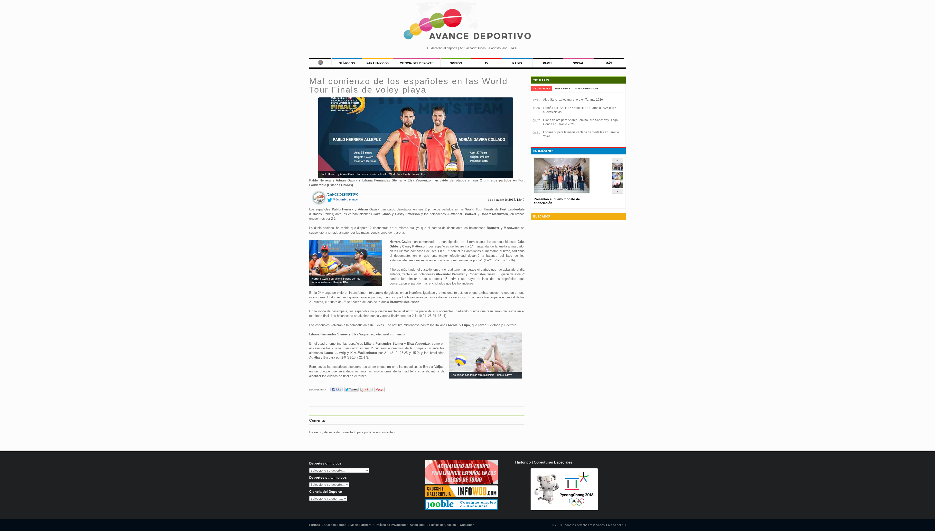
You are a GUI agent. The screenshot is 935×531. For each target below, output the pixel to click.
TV (486, 63)
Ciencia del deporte (416, 63)
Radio (517, 63)
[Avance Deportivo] (467, 25)
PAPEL (547, 63)
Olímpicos (347, 63)
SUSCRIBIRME (492, 512)
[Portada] (320, 61)
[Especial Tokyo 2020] (461, 483)
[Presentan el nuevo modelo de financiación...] (617, 170)
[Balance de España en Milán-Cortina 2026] (617, 178)
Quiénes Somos (335, 525)
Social (578, 63)
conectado (349, 432)
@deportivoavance (345, 199)
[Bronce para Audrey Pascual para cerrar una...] (617, 187)
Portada (314, 525)
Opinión (456, 63)
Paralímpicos (377, 63)
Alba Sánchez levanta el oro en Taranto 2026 (573, 99)
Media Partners (361, 525)
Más (609, 63)
